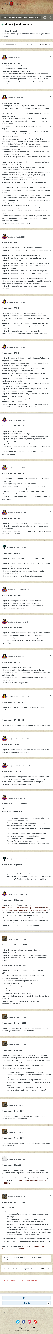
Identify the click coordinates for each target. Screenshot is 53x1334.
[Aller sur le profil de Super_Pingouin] (4, 57)
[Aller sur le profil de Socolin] (4, 546)
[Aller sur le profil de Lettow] (4, 938)
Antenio (12, 1257)
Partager (27, 1298)
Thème (31, 1328)
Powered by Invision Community (26, 1330)
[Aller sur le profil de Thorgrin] (4, 1158)
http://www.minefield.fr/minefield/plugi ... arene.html (22, 908)
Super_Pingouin (11, 31)
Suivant (43, 45)
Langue (21, 1328)
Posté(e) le (16, 58)
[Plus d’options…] (50, 57)
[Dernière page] (50, 45)
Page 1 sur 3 (28, 45)
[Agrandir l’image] (3, 975)
